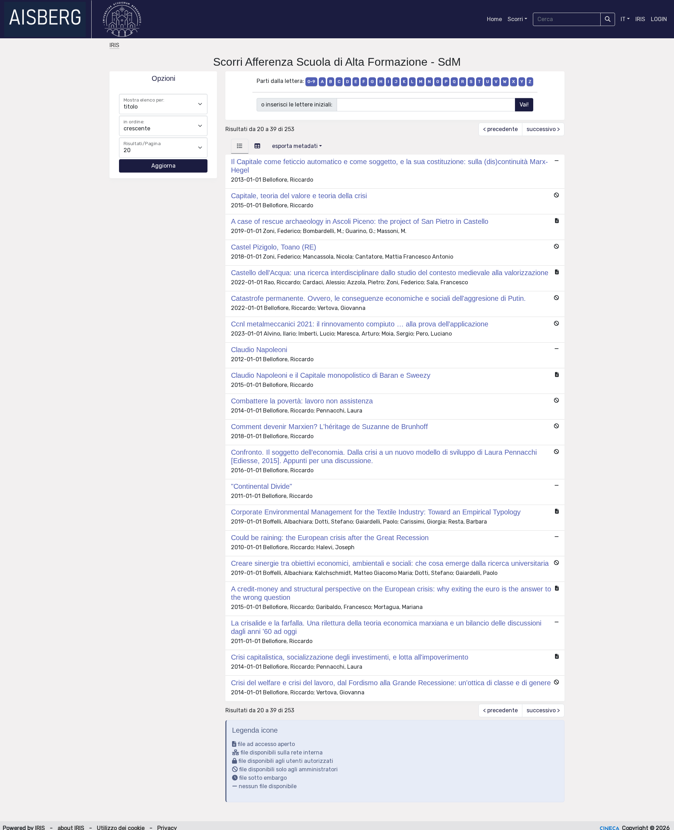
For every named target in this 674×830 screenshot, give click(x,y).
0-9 (311, 81)
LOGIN (659, 19)
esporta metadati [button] (295, 146)
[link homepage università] (122, 19)
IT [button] (623, 19)
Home (494, 19)
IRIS (640, 19)
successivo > (543, 129)
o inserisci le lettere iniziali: (296, 104)
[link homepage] (48, 19)
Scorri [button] (515, 19)
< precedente (500, 129)
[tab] (240, 146)
